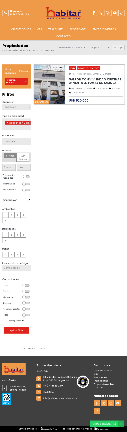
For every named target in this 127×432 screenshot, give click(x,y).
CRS (39, 29)
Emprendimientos (104, 29)
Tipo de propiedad (13, 116)
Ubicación (8, 135)
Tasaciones (56, 29)
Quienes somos (21, 29)
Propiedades (78, 29)
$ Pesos (10, 155)
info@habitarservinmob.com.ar (60, 398)
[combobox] (16, 124)
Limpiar (24, 71)
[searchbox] (5, 126)
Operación (8, 102)
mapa (119, 47)
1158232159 (48, 391)
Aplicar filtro (16, 330)
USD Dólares (23, 157)
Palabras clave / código (15, 263)
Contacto (63, 36)
